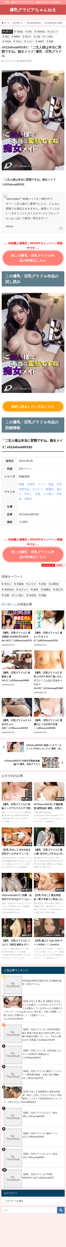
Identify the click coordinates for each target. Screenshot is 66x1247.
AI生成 (8, 41)
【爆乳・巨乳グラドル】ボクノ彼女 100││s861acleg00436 (39, 1114)
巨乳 (30, 32)
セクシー (54, 32)
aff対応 (41, 41)
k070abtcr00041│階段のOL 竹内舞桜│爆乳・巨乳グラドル (41, 982)
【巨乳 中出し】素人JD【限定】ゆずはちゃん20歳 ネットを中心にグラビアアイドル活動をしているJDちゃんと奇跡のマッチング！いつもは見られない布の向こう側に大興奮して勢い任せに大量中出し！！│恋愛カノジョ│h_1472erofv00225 (33, 1010)
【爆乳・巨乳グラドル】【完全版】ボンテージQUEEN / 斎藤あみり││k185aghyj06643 (42, 1054)
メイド (30, 41)
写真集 (20, 32)
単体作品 (41, 32)
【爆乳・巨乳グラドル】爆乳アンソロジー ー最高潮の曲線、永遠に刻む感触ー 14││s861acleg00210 (42, 1074)
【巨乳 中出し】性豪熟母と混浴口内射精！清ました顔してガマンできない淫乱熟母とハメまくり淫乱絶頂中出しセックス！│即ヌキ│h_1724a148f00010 (33, 1097)
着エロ (28, 36)
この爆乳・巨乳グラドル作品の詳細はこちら (34, 258)
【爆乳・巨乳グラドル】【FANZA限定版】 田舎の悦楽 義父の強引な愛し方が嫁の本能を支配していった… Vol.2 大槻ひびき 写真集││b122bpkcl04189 (41, 1034)
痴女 (7, 36)
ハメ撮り (49, 36)
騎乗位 (17, 36)
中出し (19, 41)
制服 (51, 41)
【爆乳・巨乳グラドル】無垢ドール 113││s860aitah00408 (39, 1135)
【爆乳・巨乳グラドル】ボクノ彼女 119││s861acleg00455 (39, 1155)
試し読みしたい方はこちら (34, 406)
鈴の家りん (7, 31)
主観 (38, 36)
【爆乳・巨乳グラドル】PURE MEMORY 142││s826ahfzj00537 (38, 1176)
